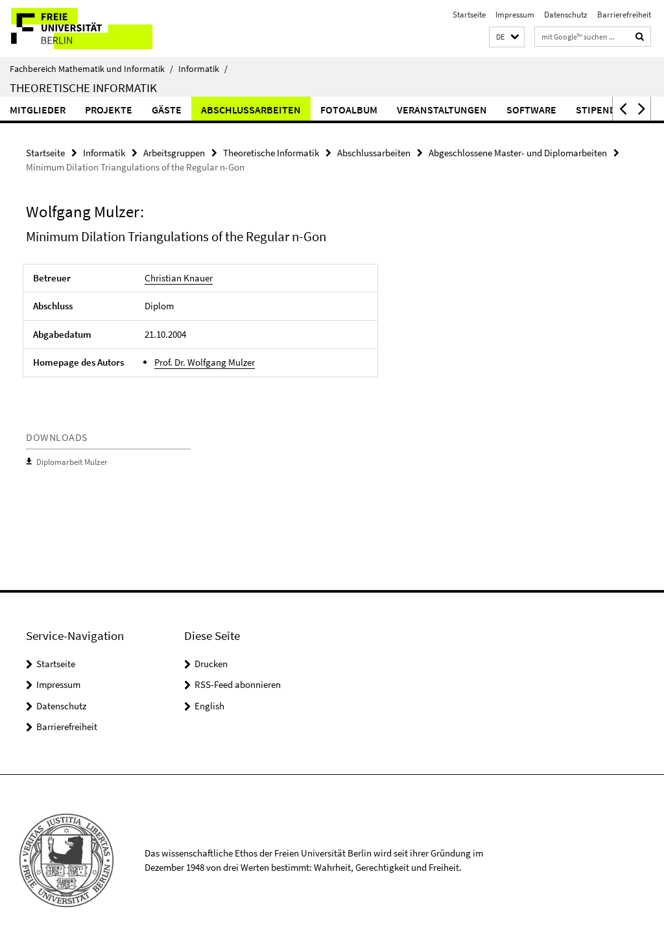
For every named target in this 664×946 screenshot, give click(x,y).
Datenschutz (565, 14)
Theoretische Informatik (83, 87)
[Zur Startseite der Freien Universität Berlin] (86, 28)
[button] (507, 37)
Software (531, 109)
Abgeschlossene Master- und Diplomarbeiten (518, 153)
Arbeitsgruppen (174, 153)
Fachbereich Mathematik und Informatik (91, 68)
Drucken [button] (211, 663)
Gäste (167, 109)
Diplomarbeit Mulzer (72, 461)
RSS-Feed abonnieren (238, 684)
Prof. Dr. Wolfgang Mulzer (204, 362)
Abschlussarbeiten (251, 109)
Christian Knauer (179, 278)
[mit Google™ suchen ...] (640, 36)
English (209, 706)
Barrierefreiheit (624, 14)
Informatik (203, 68)
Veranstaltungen (442, 109)
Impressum (514, 14)
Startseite (469, 14)
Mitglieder (37, 109)
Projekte (108, 109)
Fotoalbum (348, 109)
